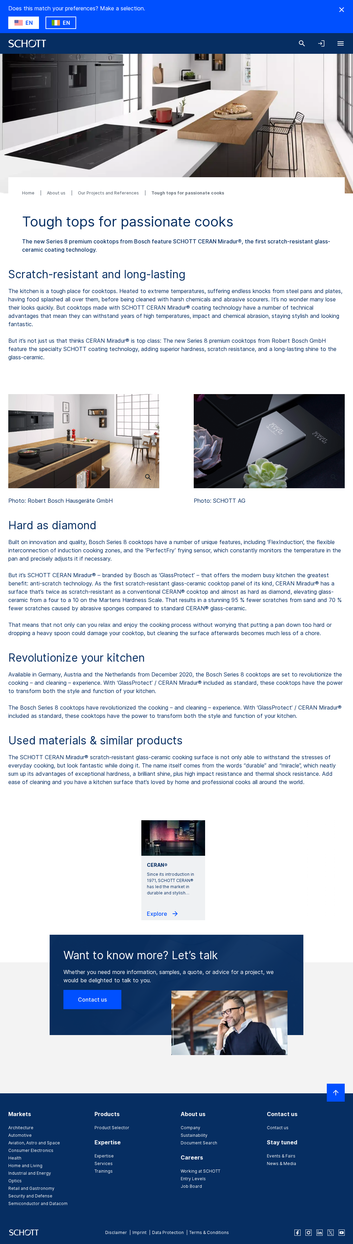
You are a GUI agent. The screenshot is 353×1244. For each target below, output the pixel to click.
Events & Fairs (281, 1155)
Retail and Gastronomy (31, 1188)
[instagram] (308, 1233)
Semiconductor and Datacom (38, 1203)
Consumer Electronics (30, 1150)
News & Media (281, 1163)
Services (103, 1163)
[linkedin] (319, 1233)
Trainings (103, 1171)
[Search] (302, 43)
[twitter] (330, 1233)
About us (57, 192)
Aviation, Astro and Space (34, 1142)
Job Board (191, 1186)
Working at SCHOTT (200, 1171)
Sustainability (194, 1135)
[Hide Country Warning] (341, 10)
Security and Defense (30, 1195)
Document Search (199, 1142)
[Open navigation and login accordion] (321, 43)
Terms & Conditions (209, 1232)
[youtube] (342, 1233)
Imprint (139, 1232)
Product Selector (111, 1127)
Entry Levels (193, 1178)
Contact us (92, 999)
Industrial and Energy (29, 1173)
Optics (15, 1180)
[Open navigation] (340, 43)
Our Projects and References (109, 192)
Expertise (104, 1155)
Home (29, 192)
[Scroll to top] (336, 1093)
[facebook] (297, 1233)
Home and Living (25, 1165)
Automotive (20, 1135)
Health (14, 1158)
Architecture (20, 1127)
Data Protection (168, 1232)
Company (190, 1127)
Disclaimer (116, 1232)
